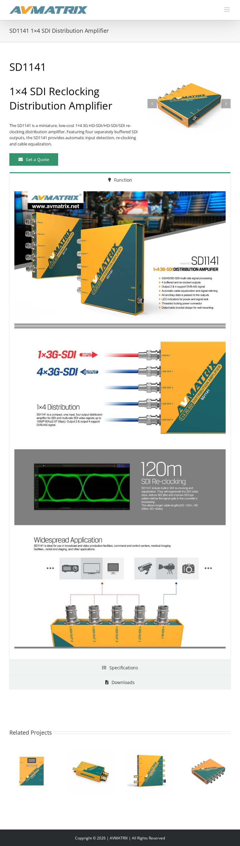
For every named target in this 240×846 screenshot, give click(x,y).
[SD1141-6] (189, 103)
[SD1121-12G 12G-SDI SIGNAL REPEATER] (90, 771)
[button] (152, 103)
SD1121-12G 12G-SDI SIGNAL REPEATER (83, 759)
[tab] (120, 179)
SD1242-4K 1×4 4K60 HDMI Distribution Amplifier (24, 756)
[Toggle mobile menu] (227, 9)
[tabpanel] (120, 423)
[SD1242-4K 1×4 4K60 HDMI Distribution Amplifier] (31, 771)
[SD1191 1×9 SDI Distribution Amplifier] (208, 771)
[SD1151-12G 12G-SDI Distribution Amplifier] (149, 771)
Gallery (39, 756)
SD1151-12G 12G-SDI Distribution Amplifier (142, 756)
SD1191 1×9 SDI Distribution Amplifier (200, 759)
